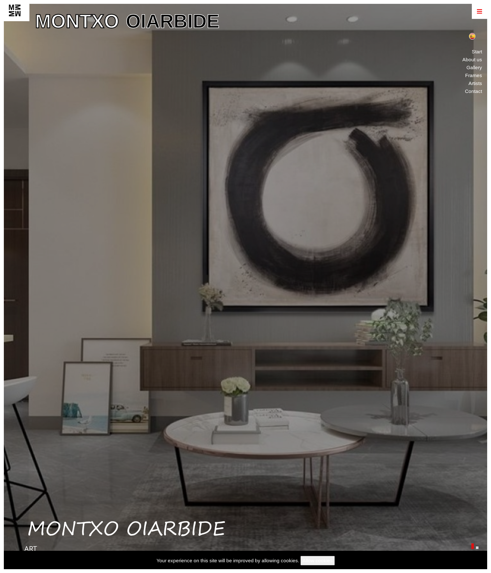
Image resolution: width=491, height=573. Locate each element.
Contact (473, 91)
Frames (473, 75)
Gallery (474, 67)
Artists (475, 83)
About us (472, 59)
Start (477, 51)
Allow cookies (318, 560)
